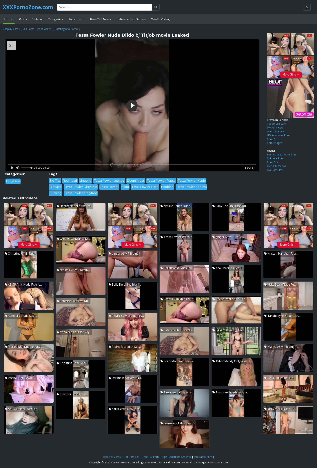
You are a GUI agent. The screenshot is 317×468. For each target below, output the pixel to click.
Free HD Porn (150, 456)
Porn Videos (44, 29)
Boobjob (167, 187)
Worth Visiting (161, 19)
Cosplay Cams (11, 29)
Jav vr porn (76, 19)
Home (8, 19)
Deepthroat (135, 180)
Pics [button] (22, 19)
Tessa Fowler (109, 187)
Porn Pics (272, 162)
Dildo (125, 187)
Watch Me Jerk (275, 131)
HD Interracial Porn (278, 135)
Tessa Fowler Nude (192, 180)
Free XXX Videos (276, 166)
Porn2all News (100, 19)
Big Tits (55, 180)
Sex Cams (28, 29)
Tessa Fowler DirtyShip (80, 187)
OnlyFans (13, 181)
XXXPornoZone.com (28, 7)
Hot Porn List (131, 456)
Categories (55, 19)
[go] (156, 7)
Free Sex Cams (112, 456)
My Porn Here (275, 127)
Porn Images (274, 143)
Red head (70, 180)
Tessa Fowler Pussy (161, 180)
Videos (37, 19)
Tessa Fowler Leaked (109, 180)
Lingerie (85, 180)
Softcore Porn (275, 158)
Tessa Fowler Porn (145, 187)
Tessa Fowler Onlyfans (80, 193)
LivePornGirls (275, 170)
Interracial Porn (203, 456)
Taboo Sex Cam (276, 123)
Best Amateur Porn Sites (281, 154)
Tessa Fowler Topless (191, 187)
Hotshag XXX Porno (66, 29)
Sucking (56, 193)
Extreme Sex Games (131, 19)
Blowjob (56, 187)
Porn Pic (272, 139)
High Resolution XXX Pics (176, 456)
